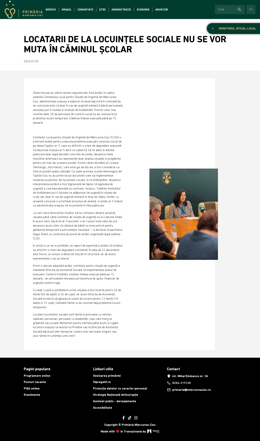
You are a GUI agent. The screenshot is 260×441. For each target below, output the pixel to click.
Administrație (121, 9)
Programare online (37, 375)
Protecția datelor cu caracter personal (120, 388)
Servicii (50, 9)
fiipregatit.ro (102, 382)
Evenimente (32, 394)
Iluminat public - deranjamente (114, 401)
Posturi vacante (35, 382)
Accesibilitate (102, 407)
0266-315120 (179, 383)
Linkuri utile (103, 369)
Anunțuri (161, 9)
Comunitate (85, 9)
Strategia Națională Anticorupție (115, 394)
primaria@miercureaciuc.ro (189, 390)
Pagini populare (37, 369)
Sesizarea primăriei (107, 375)
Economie (143, 9)
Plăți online (32, 388)
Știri (102, 9)
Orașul (67, 9)
